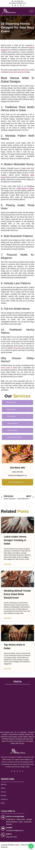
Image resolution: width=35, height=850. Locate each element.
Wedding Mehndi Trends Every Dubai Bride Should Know (17, 594)
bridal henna (25, 70)
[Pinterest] (18, 5)
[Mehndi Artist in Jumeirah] (17, 753)
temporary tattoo (20, 348)
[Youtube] (23, 5)
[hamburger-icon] (31, 11)
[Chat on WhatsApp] (31, 846)
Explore (7, 564)
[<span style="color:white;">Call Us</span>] (3, 835)
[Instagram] (15, 5)
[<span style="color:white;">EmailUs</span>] (3, 828)
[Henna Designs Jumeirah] (8, 13)
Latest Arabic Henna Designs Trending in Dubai (15, 540)
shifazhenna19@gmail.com (17, 475)
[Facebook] (12, 5)
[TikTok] (20, 5)
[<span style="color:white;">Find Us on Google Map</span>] (3, 817)
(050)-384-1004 (17, 472)
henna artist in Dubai (9, 367)
